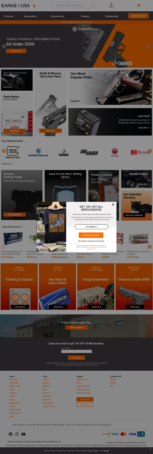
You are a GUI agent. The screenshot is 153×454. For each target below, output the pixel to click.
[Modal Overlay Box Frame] (76, 227)
